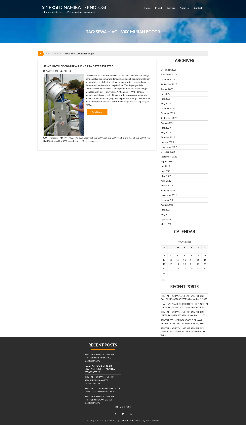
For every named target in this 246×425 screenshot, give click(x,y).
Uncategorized (52, 138)
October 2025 (168, 79)
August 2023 (167, 122)
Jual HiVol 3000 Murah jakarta (116, 138)
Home (147, 7)
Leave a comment (92, 141)
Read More (97, 112)
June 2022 (166, 171)
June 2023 (166, 127)
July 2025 (165, 93)
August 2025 (167, 89)
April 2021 (166, 219)
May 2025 (166, 103)
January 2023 (167, 142)
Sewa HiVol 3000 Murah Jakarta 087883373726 (78, 66)
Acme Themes (152, 420)
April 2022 (166, 180)
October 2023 (168, 113)
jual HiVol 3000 (96, 138)
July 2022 (165, 166)
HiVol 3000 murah (81, 138)
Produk (158, 7)
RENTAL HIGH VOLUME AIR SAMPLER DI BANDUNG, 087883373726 (99, 357)
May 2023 (166, 132)
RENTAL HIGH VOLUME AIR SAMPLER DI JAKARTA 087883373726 (99, 380)
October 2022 (168, 151)
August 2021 (167, 204)
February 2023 (168, 137)
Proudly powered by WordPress (102, 420)
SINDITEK (66, 71)
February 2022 (168, 190)
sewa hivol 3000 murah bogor (66, 141)
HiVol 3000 (68, 138)
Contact (198, 7)
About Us (184, 7)
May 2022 (166, 175)
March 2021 (167, 224)
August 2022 (167, 161)
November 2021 (169, 195)
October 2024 (168, 108)
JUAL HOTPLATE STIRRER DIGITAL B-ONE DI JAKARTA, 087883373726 (100, 369)
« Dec (163, 279)
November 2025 (169, 74)
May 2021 (166, 214)
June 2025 (166, 98)
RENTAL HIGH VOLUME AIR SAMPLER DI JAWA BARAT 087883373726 (99, 399)
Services (171, 7)
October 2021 (168, 200)
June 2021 (166, 209)
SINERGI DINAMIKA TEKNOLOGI (74, 7)
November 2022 (169, 147)
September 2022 (169, 156)
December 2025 (169, 69)
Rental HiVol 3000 (136, 138)
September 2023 (169, 118)
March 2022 (167, 185)
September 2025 (169, 84)
